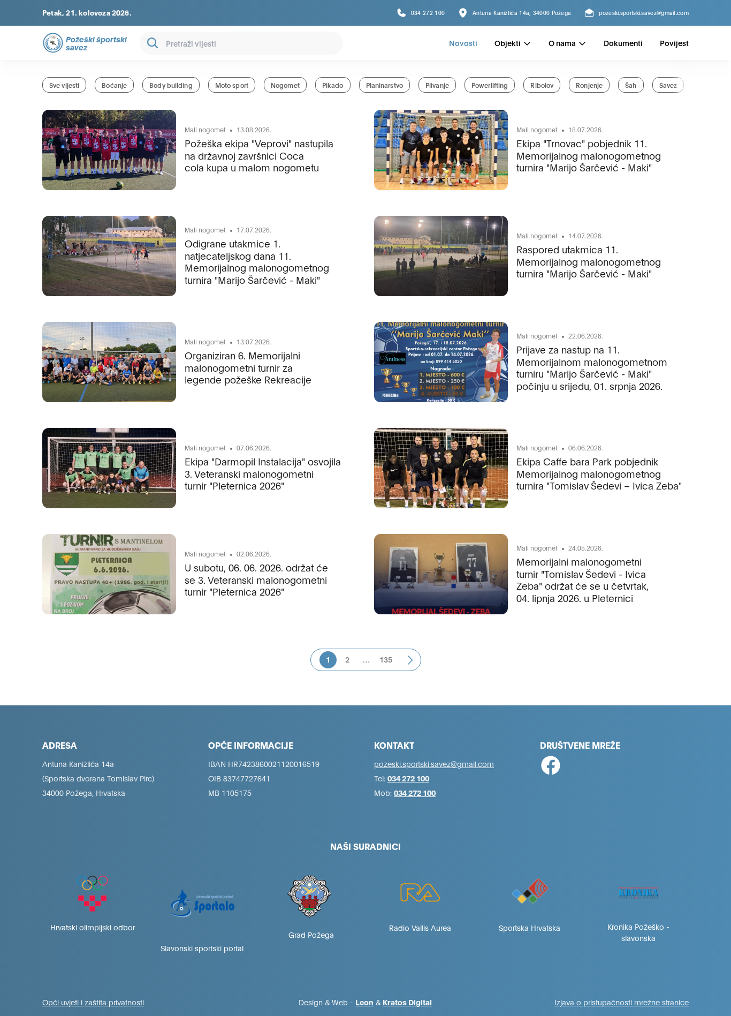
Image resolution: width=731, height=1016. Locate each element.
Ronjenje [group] (589, 85)
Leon (364, 1002)
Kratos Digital (407, 1002)
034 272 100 (408, 778)
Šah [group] (630, 85)
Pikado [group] (333, 85)
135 (385, 659)
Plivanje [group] (437, 85)
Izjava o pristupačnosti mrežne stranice (621, 1002)
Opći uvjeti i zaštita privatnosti (93, 1002)
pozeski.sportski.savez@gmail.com (434, 763)
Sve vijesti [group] (64, 85)
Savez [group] (668, 85)
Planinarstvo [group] (384, 85)
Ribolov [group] (541, 85)
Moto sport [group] (231, 85)
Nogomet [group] (285, 85)
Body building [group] (171, 85)
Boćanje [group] (114, 85)
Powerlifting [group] (489, 85)
